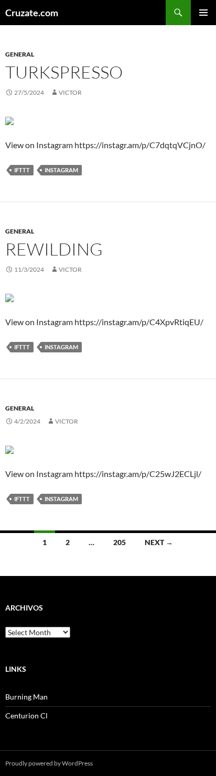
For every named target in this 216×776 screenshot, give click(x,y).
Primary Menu (203, 12)
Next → (159, 542)
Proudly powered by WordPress (49, 763)
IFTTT (22, 170)
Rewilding (54, 249)
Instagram (61, 170)
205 (119, 542)
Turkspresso (64, 72)
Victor (70, 92)
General (19, 54)
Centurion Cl (26, 715)
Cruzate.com (31, 12)
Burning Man (26, 696)
